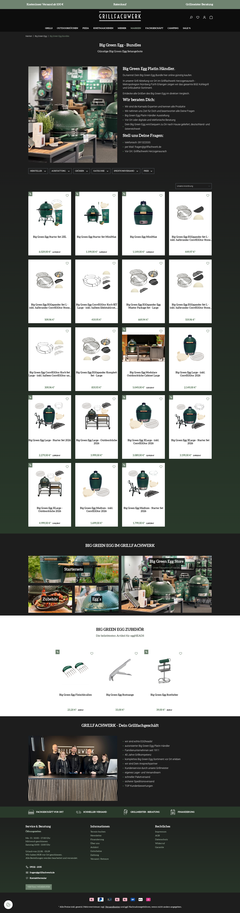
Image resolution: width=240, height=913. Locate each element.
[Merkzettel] (197, 17)
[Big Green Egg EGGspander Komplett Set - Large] (96, 348)
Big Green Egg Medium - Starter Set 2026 (143, 510)
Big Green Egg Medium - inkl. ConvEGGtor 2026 (96, 510)
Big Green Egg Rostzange (120, 695)
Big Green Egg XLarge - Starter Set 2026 (190, 442)
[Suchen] (191, 17)
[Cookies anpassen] (8, 904)
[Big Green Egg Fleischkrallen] (76, 670)
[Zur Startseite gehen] (120, 16)
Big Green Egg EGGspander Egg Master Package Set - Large (143, 306)
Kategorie (99, 171)
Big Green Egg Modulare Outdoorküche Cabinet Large (143, 374)
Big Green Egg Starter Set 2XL (49, 237)
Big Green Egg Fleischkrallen (75, 695)
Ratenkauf (119, 4)
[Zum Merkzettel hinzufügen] (67, 195)
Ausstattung (59, 171)
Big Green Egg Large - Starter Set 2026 (49, 440)
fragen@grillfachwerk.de (42, 872)
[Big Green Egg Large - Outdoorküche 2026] (96, 416)
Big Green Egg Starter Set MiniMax (96, 237)
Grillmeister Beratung (199, 4)
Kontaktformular (38, 878)
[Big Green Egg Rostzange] (120, 670)
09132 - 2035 (36, 867)
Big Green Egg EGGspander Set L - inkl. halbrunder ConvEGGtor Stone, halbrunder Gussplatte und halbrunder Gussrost (190, 306)
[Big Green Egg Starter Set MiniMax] (96, 212)
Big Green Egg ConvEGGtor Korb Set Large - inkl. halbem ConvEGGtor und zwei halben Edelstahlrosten (50, 374)
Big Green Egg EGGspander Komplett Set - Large (96, 374)
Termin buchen (98, 832)
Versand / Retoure (99, 859)
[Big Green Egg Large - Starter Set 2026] (49, 416)
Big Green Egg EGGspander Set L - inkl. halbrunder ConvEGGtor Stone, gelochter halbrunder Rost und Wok (49, 306)
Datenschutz (161, 839)
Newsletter (96, 835)
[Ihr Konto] (204, 17)
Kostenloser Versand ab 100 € (44, 4)
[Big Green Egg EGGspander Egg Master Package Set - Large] (143, 280)
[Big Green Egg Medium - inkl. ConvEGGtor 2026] (96, 484)
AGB (157, 835)
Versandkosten (112, 907)
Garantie (159, 847)
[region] (120, 681)
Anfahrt (94, 847)
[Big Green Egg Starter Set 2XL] (49, 212)
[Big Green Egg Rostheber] (164, 670)
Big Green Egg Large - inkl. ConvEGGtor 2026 (190, 374)
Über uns (95, 843)
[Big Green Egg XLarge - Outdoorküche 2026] (49, 484)
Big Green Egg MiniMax (143, 237)
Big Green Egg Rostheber (164, 695)
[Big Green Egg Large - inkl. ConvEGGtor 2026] (190, 348)
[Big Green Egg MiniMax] (143, 212)
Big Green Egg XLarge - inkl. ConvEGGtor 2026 (143, 442)
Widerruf (160, 843)
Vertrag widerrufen (38, 887)
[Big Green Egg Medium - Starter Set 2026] (143, 484)
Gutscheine (96, 851)
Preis (146, 171)
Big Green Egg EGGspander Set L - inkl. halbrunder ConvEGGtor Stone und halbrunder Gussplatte (190, 239)
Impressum (160, 832)
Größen (79, 171)
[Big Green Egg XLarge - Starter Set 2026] (190, 416)
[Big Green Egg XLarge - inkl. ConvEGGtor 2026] (143, 416)
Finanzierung (97, 839)
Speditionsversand (124, 171)
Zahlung (94, 855)
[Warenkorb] (211, 17)
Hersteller (36, 171)
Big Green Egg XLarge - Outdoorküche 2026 (49, 510)
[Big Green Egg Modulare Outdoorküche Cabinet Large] (143, 348)
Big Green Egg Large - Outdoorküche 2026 (96, 442)
